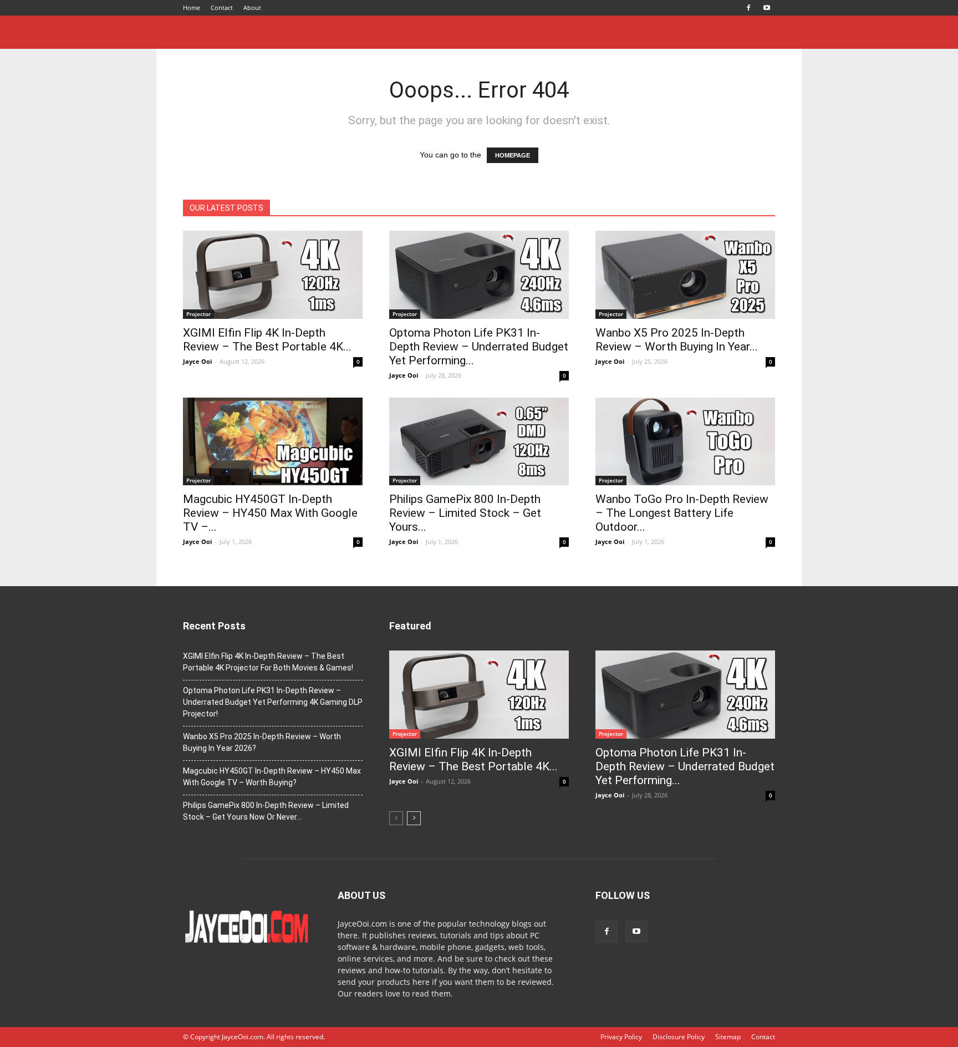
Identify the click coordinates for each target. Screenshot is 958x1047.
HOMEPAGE (512, 155)
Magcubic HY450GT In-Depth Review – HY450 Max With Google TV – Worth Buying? (272, 776)
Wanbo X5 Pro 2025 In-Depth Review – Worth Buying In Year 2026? (262, 742)
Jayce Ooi (197, 361)
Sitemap (728, 1036)
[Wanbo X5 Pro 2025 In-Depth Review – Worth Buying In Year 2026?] (685, 275)
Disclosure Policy (679, 1036)
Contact (222, 7)
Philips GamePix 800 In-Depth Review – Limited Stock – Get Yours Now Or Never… (266, 811)
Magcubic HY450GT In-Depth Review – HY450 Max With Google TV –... (270, 512)
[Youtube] (766, 8)
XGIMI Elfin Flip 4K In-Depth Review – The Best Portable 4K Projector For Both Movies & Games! (268, 662)
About (252, 7)
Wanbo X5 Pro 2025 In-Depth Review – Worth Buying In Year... (676, 339)
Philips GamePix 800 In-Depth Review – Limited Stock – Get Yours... (465, 512)
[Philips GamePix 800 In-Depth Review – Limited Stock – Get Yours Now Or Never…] (479, 442)
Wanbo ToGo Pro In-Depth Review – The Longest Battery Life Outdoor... (681, 512)
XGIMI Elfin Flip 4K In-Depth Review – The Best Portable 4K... (267, 339)
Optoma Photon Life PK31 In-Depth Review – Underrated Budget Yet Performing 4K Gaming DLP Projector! (273, 702)
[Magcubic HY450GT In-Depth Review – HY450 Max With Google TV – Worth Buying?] (273, 442)
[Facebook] (748, 8)
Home (191, 7)
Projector (198, 314)
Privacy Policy (621, 1036)
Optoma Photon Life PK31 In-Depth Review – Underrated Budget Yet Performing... (478, 346)
